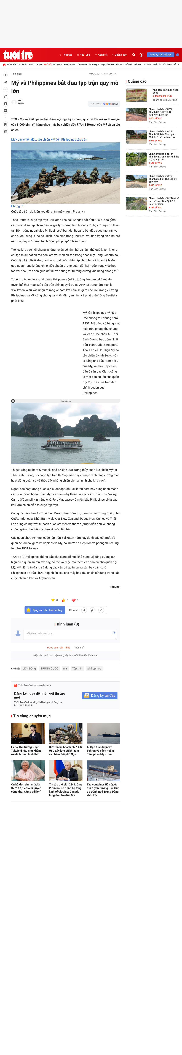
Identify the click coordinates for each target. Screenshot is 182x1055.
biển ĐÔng (29, 668)
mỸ (65, 668)
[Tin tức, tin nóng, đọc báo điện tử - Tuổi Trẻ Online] (18, 55)
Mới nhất (11, 64)
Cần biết (103, 54)
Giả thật (177, 64)
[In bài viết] (5, 131)
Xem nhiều (22, 64)
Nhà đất (157, 64)
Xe (90, 64)
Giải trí (128, 64)
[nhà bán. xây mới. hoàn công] (136, 95)
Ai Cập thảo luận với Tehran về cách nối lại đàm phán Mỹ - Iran (100, 750)
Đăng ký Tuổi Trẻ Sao (161, 54)
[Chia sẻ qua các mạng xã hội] (101, 610)
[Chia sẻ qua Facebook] (84, 610)
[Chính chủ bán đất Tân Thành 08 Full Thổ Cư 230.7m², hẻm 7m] (136, 114)
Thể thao (137, 64)
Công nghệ (82, 64)
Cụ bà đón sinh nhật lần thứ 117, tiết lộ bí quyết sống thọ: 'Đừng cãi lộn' (26, 788)
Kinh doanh (69, 64)
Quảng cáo (121, 54)
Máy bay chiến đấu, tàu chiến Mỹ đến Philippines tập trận (49, 139)
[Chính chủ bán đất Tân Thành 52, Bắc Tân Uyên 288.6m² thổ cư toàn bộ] (136, 137)
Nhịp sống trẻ (107, 64)
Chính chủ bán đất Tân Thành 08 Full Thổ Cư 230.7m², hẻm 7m (161, 112)
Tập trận (77, 668)
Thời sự (38, 64)
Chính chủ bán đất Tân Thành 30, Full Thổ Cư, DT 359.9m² (163, 179)
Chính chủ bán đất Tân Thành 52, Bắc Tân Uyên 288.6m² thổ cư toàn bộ (162, 134)
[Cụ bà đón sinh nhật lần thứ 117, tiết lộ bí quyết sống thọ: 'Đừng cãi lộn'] (28, 770)
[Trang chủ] (4, 65)
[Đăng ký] (99, 695)
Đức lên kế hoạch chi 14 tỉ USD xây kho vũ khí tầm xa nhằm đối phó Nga (65, 750)
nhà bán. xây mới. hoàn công (165, 91)
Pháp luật (58, 64)
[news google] (104, 104)
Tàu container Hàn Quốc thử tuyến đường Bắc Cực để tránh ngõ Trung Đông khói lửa (103, 790)
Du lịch (95, 64)
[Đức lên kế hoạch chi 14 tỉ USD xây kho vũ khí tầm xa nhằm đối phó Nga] (66, 733)
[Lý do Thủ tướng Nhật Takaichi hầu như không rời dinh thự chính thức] (28, 733)
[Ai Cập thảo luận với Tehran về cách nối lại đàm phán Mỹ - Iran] (103, 733)
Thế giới (48, 64)
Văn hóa (120, 64)
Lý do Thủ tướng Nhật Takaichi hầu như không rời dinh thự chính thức (26, 750)
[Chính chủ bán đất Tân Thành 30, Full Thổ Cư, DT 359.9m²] (136, 181)
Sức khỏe (167, 64)
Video (31, 64)
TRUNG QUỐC (49, 668)
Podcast (67, 54)
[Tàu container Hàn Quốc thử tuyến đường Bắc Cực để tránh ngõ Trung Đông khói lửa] (103, 770)
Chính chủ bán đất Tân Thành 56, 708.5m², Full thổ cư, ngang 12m (164, 156)
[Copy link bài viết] (92, 610)
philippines (94, 668)
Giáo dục (148, 64)
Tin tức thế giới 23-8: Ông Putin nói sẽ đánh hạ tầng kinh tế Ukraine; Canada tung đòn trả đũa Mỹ (65, 790)
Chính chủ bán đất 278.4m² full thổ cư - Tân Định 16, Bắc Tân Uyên (164, 201)
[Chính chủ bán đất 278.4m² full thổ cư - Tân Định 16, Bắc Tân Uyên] (136, 203)
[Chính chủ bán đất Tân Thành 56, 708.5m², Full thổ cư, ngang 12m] (136, 159)
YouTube (85, 54)
